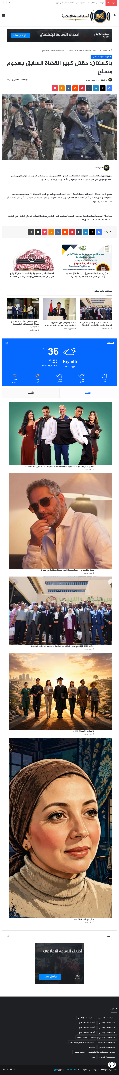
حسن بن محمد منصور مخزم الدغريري (102, 1052)
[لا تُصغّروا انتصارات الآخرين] (60, 691)
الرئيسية (107, 50)
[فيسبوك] (109, 88)
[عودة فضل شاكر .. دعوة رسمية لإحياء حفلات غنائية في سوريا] (60, 521)
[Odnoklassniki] (62, 88)
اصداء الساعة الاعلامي (107, 1047)
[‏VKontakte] (68, 88)
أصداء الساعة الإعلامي (86, 1017)
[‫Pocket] (55, 88)
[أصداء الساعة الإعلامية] (86, 16)
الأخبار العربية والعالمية (92, 50)
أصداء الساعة (71, 1069)
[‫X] (103, 88)
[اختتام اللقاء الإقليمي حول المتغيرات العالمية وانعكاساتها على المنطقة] (96, 309)
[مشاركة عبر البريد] (38, 232)
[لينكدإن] (96, 88)
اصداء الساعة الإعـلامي (106, 1042)
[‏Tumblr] (89, 88)
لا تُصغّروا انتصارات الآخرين (83, 731)
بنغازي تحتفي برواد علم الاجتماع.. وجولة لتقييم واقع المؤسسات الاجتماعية (24, 324)
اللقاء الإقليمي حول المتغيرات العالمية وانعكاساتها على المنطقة (60, 324)
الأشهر (31, 393)
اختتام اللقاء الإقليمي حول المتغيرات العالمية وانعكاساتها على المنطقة (75, 2)
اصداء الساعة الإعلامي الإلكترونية (82, 1042)
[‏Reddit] (75, 88)
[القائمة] (3, 17)
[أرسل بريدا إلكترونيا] (102, 80)
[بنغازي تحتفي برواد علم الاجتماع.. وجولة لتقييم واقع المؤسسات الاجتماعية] (23, 308)
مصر (93, 1057)
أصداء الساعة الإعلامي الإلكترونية (103, 1037)
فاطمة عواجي (79, 1052)
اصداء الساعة (82, 1037)
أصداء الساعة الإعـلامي (106, 1017)
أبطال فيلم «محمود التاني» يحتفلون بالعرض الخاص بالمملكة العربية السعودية (59, 466)
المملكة (92, 1047)
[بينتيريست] (82, 88)
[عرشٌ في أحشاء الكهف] (60, 828)
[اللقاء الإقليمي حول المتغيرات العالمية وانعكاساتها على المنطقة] (59, 309)
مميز (56, 1069)
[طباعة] (31, 232)
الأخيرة (88, 393)
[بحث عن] (115, 17)
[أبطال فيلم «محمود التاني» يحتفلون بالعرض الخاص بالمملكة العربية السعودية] (60, 433)
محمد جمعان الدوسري (107, 1057)
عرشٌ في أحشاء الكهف (84, 919)
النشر (105, 80)
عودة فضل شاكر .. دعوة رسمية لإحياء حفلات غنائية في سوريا (67, 570)
